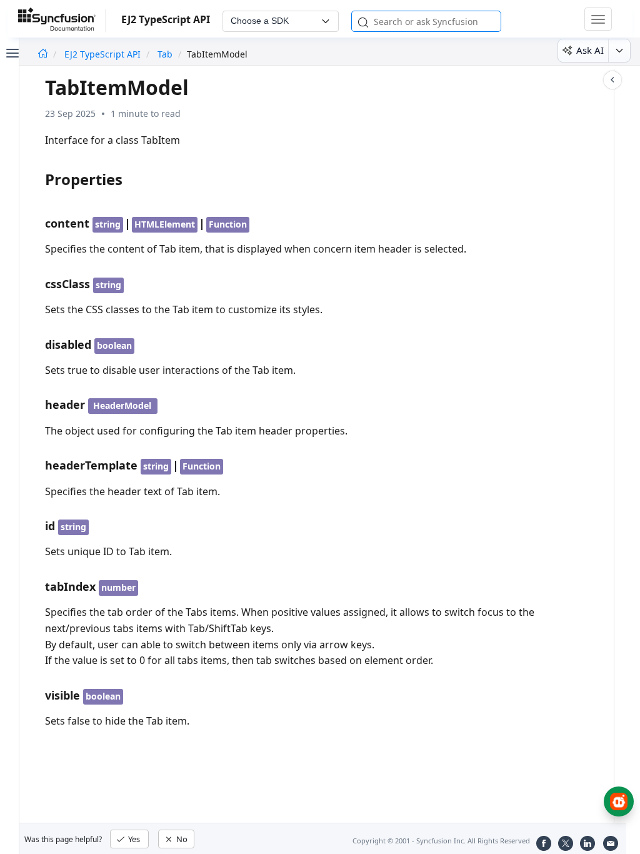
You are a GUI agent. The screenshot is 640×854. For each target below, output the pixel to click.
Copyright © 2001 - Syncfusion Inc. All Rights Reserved (441, 840)
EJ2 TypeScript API (103, 54)
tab (165, 54)
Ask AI (590, 50)
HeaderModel (122, 405)
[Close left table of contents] (11, 52)
